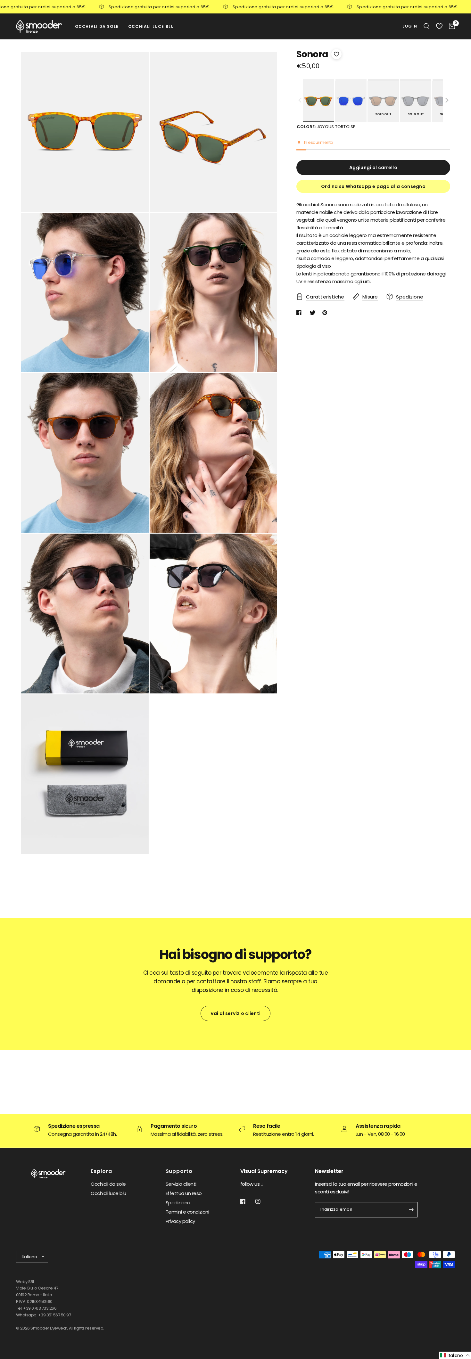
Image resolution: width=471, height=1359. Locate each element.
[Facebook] (247, 1201)
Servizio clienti (181, 1184)
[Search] (426, 26)
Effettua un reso (184, 1193)
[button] (447, 101)
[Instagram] (262, 1201)
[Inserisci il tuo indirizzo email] (411, 1209)
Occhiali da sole (108, 1184)
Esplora (101, 1171)
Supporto (179, 1171)
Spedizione (178, 1202)
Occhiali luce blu (108, 1193)
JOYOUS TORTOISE (318, 101)
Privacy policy (180, 1221)
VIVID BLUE (350, 101)
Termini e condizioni (187, 1211)
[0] (450, 26)
